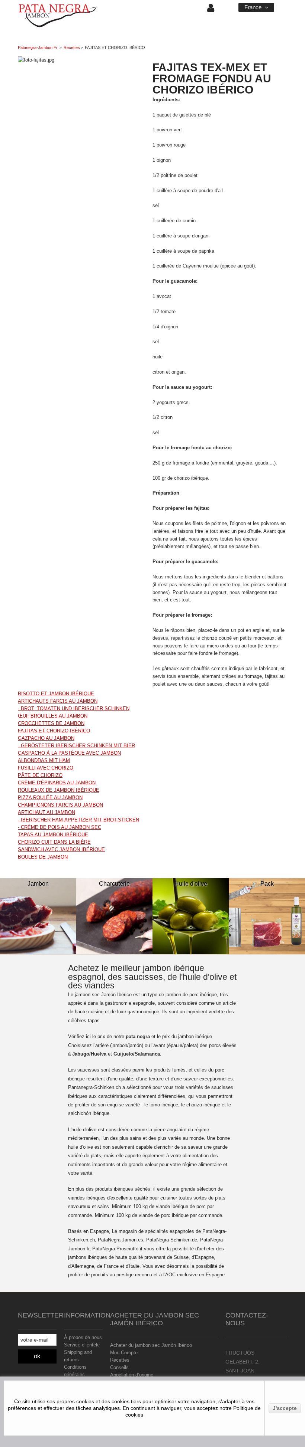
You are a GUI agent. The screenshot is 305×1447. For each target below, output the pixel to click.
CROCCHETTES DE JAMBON (51, 723)
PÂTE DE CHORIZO (40, 775)
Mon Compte (124, 1352)
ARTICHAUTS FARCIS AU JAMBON (57, 701)
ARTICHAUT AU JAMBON (46, 812)
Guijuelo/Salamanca (136, 1054)
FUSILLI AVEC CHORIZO (45, 768)
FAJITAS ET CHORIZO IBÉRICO (54, 731)
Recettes (72, 47)
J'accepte (285, 1408)
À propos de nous (83, 1337)
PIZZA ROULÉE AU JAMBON (50, 797)
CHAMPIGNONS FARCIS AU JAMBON (60, 805)
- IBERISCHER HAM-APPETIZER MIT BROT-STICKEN (78, 820)
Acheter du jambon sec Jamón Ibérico (151, 1345)
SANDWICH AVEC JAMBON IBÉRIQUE (61, 849)
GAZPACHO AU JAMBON (46, 738)
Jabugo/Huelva (89, 1054)
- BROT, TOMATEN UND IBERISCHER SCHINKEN (73, 708)
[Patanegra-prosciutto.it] (58, 16)
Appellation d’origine (131, 1375)
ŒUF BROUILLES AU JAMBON (52, 716)
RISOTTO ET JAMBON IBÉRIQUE (56, 693)
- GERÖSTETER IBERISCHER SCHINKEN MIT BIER (76, 745)
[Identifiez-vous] (211, 10)
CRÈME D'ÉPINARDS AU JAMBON (57, 782)
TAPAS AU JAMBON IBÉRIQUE (53, 834)
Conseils (119, 1367)
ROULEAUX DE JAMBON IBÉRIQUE (58, 790)
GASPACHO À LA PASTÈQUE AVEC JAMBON (69, 753)
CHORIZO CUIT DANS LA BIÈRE (54, 842)
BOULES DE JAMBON (43, 857)
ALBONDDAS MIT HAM (44, 760)
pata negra (138, 1036)
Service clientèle (82, 1345)
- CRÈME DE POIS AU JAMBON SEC (59, 827)
